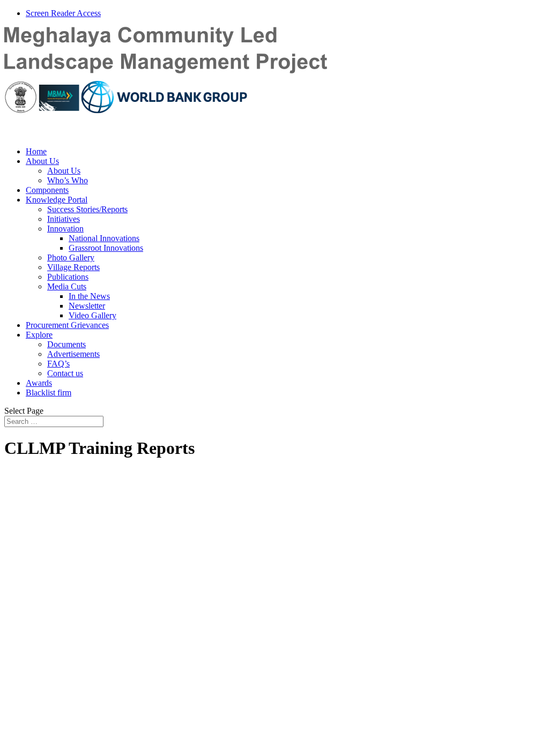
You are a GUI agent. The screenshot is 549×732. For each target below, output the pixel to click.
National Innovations (104, 238)
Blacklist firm (48, 392)
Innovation (65, 228)
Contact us (65, 373)
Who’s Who (67, 180)
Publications (67, 276)
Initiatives (63, 218)
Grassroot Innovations (106, 247)
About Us (42, 161)
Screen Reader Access (63, 13)
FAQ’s (58, 363)
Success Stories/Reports (87, 209)
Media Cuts (66, 286)
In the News (89, 296)
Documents (66, 344)
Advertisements (73, 353)
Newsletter (87, 305)
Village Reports (73, 267)
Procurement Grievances (67, 325)
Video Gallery (92, 315)
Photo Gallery (70, 257)
